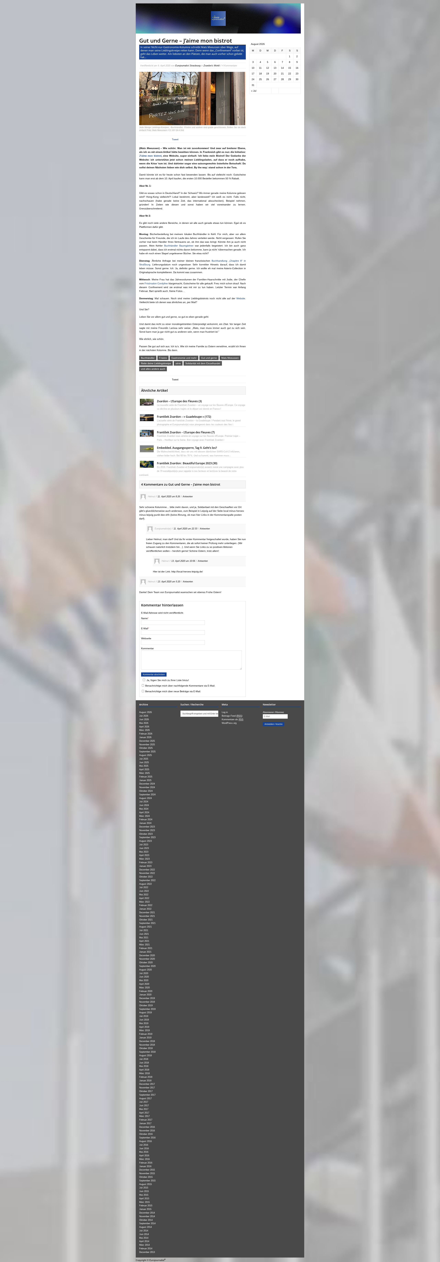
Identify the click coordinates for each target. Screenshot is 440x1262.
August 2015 (145, 1184)
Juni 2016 (144, 1148)
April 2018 (144, 1069)
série (178, 363)
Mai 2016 (143, 1152)
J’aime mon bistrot (150, 155)
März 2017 (144, 1116)
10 (253, 68)
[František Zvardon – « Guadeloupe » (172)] (147, 419)
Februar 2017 (145, 1119)
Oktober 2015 (146, 1177)
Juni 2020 (144, 976)
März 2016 (144, 1159)
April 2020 (144, 984)
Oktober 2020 (146, 962)
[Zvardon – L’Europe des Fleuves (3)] (147, 403)
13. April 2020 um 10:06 (183, 561)
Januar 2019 (145, 1037)
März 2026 (144, 730)
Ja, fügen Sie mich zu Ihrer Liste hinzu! (168, 680)
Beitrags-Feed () (232, 716)
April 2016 (144, 1155)
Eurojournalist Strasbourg (187, 65)
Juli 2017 (143, 1102)
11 (260, 68)
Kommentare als (232, 719)
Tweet (175, 139)
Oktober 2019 (146, 1005)
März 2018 (144, 1073)
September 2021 (147, 923)
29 (289, 79)
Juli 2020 (143, 973)
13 (275, 68)
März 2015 (144, 1202)
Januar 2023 (145, 866)
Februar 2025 (145, 776)
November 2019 (147, 1002)
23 (297, 73)
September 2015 (147, 1180)
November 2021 (147, 916)
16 (297, 68)
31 (253, 85)
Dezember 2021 (147, 912)
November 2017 (147, 1087)
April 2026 (144, 726)
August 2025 (145, 755)
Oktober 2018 (146, 1048)
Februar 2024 (145, 819)
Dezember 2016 (147, 1127)
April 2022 (144, 898)
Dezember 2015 (147, 1169)
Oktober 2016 (146, 1134)
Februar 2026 (145, 733)
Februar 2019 (145, 1034)
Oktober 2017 (146, 1091)
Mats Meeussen (230, 357)
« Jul (253, 90)
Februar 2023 (145, 862)
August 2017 (145, 1098)
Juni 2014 (144, 1234)
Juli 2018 (143, 1059)
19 (267, 73)
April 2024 (144, 812)
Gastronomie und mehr (184, 357)
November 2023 (147, 830)
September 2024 (147, 794)
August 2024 (145, 798)
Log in (225, 712)
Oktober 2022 (146, 876)
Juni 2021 (144, 934)
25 (260, 79)
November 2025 (147, 744)
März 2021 (144, 944)
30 (297, 79)
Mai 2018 (143, 1066)
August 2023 (145, 841)
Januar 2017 (145, 1123)
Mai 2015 (143, 1195)
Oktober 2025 (146, 748)
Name (144, 618)
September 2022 (147, 880)
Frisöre (163, 357)
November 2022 (147, 873)
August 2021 (145, 926)
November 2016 (147, 1130)
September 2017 (147, 1095)
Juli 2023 (143, 844)
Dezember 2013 (147, 1252)
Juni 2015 (144, 1191)
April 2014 (144, 1241)
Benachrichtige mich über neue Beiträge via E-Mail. (173, 691)
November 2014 (147, 1216)
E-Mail (144, 628)
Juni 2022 (144, 891)
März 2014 (144, 1245)
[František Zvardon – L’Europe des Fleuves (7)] (147, 434)
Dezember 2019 (147, 998)
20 (275, 73)
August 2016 (145, 1141)
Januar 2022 (145, 909)
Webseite (146, 638)
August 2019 (145, 1012)
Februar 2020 (145, 991)
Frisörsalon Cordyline (156, 283)
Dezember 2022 (147, 869)
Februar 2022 (145, 905)
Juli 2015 (143, 1187)
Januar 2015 (145, 1209)
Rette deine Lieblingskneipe (156, 363)
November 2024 (147, 787)
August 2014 (145, 1227)
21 (282, 73)
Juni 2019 (144, 1019)
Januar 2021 (145, 952)
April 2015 (144, 1198)
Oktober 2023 (146, 834)
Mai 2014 (143, 1238)
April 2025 (144, 769)
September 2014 (147, 1223)
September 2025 (147, 751)
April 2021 (144, 941)
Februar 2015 (145, 1205)
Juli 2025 (143, 759)
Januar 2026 (145, 737)
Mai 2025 (143, 766)
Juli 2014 (143, 1230)
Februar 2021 (145, 948)
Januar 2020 (145, 994)
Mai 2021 (143, 937)
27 (275, 79)
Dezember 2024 (147, 783)
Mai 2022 (143, 894)
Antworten (188, 496)
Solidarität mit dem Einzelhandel (202, 363)
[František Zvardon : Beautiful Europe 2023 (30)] (147, 465)
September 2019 (147, 1009)
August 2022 (145, 884)
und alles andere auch (153, 368)
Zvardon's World (211, 65)
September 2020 (147, 966)
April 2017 (144, 1112)
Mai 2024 (143, 809)
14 (282, 68)
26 (267, 79)
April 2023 (144, 855)
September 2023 (147, 837)
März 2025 (144, 773)
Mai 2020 (143, 980)
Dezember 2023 (147, 826)
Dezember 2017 (147, 1084)
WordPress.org (229, 723)
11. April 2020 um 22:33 (185, 529)
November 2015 (147, 1173)
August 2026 (145, 712)
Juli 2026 (143, 716)
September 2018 (147, 1052)
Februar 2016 (145, 1162)
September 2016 (147, 1137)
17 (253, 73)
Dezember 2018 (147, 1041)
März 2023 (144, 859)
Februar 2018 (145, 1077)
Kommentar (147, 648)
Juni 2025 (144, 762)
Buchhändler (148, 357)
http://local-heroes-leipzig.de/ (187, 571)
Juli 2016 (143, 1145)
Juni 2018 (144, 1062)
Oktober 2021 (146, 919)
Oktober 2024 (146, 791)
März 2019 (144, 1030)
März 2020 (144, 987)
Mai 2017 (143, 1109)
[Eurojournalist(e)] (220, 18)
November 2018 (147, 1045)
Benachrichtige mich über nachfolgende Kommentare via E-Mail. (180, 685)
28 (282, 79)
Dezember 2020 (147, 955)
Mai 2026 (143, 723)
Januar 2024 (145, 823)
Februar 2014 (145, 1248)
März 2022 (144, 902)
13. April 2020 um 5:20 (169, 581)
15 (289, 68)
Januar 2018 (145, 1080)
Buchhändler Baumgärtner (179, 245)
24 (253, 79)
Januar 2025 (145, 780)
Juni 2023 (144, 848)
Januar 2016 (145, 1166)
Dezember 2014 (147, 1212)
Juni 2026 (144, 719)
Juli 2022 (143, 887)
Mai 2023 (143, 852)
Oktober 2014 (146, 1220)
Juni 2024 (144, 805)
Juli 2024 (143, 801)
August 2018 (145, 1055)
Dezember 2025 (147, 741)
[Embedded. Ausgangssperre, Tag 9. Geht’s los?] (147, 450)
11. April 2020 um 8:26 (169, 496)
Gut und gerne (209, 357)
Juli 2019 (143, 1016)
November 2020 (147, 959)
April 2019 (144, 1027)
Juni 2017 (144, 1105)
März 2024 (144, 816)
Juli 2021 (143, 930)
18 (260, 73)
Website (240, 298)
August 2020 (145, 969)
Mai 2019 (143, 1023)
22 (289, 73)
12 (267, 68)
